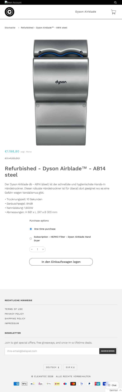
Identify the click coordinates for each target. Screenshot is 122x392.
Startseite (10, 27)
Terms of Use (14, 309)
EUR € (69, 367)
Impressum (12, 323)
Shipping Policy (15, 318)
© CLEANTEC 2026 (42, 376)
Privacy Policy (14, 314)
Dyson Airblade (85, 11)
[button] (113, 390)
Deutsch (51, 367)
